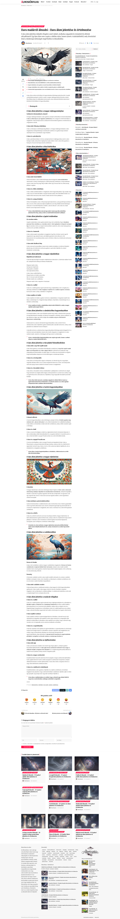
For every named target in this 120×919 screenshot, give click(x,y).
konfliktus (50, 853)
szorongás (61, 854)
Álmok (32, 26)
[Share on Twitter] (87, 43)
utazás (75, 856)
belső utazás (58, 849)
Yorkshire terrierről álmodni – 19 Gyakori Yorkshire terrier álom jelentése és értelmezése (91, 183)
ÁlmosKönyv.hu (30, 1)
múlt (67, 853)
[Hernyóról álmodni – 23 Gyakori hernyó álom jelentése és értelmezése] (78, 172)
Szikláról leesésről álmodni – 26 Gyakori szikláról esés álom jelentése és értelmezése (58, 867)
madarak (50, 684)
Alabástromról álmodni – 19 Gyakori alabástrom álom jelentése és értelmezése (86, 834)
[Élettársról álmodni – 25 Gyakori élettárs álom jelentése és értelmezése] (44, 873)
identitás (74, 851)
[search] (95, 2)
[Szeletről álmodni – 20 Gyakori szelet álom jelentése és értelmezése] (78, 63)
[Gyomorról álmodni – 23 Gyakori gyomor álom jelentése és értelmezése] (78, 112)
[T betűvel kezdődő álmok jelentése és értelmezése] (78, 307)
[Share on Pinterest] (23, 89)
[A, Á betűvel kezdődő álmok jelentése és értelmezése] (78, 194)
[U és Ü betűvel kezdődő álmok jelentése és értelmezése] (78, 313)
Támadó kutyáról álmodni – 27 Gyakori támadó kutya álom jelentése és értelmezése (90, 157)
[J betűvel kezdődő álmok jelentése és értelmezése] (78, 254)
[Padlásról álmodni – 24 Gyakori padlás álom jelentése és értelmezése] (87, 763)
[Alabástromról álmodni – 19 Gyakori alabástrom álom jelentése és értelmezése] (87, 821)
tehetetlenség (45, 856)
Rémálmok (84, 107)
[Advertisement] (60, 15)
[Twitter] (93, 2)
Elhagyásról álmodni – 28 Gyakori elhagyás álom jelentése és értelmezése (89, 103)
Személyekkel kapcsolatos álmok (57, 831)
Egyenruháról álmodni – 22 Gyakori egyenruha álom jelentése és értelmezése (89, 82)
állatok (63, 858)
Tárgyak (91, 64)
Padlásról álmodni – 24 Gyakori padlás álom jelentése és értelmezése (86, 776)
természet (51, 856)
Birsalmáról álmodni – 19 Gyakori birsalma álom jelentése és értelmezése (89, 205)
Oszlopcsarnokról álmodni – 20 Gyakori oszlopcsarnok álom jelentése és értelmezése (31, 834)
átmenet (65, 859)
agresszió (44, 849)
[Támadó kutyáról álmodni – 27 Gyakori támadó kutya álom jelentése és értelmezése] (78, 157)
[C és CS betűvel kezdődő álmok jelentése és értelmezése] (78, 213)
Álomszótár (85, 195)
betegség (64, 849)
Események (93, 106)
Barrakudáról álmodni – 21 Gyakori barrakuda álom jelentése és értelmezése (89, 75)
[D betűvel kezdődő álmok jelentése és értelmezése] (78, 218)
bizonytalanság (71, 849)
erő (57, 851)
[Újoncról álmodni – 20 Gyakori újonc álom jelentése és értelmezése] (60, 821)
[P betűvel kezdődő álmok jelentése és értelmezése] (78, 289)
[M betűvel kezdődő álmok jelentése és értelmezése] (78, 272)
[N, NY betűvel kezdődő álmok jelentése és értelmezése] (78, 278)
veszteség (44, 858)
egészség (48, 851)
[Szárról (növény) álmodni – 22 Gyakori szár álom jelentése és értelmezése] (78, 119)
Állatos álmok (25, 26)
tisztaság (56, 856)
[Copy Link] (89, 43)
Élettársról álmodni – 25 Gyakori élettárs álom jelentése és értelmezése (63, 871)
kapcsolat (44, 853)
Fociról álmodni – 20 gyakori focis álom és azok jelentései (93, 910)
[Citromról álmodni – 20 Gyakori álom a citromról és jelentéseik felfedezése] (85, 894)
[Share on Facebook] (85, 43)
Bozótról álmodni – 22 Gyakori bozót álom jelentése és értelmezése (62, 889)
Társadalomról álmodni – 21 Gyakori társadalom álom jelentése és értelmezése (90, 88)
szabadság (48, 854)
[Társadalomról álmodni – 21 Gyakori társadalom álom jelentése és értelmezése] (78, 89)
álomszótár (24, 876)
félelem (66, 851)
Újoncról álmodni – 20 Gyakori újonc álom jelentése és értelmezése (59, 835)
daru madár (45, 684)
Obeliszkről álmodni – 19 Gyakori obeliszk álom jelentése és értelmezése (85, 805)
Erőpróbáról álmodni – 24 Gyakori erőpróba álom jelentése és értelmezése (63, 905)
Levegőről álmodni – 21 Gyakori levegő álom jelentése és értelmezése (60, 776)
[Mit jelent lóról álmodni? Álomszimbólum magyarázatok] (85, 862)
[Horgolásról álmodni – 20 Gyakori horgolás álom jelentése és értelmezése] (44, 885)
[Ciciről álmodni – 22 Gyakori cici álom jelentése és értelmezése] (60, 792)
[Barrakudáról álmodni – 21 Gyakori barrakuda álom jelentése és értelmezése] (78, 75)
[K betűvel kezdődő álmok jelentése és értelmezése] (78, 260)
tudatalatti (62, 856)
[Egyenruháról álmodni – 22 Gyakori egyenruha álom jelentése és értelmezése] (78, 82)
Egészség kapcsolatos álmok (80, 59)
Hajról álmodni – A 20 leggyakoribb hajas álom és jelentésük (94, 870)
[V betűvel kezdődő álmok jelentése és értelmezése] (78, 319)
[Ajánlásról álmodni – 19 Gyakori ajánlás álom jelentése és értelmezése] (33, 763)
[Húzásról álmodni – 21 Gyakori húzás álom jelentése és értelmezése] (44, 901)
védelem (58, 858)
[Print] (91, 43)
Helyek (87, 772)
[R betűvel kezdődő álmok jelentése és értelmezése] (78, 295)
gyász (70, 851)
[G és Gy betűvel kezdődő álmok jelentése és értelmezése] (78, 236)
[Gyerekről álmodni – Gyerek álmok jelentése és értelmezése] (85, 884)
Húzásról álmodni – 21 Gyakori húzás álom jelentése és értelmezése (62, 899)
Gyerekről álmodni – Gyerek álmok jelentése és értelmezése (93, 883)
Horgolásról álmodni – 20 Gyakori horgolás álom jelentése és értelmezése (63, 883)
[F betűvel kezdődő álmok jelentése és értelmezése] (78, 230)
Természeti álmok (89, 70)
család (43, 851)
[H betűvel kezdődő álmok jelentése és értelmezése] (78, 242)
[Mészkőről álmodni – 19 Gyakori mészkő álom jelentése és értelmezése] (78, 69)
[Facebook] (91, 2)
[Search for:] (84, 49)
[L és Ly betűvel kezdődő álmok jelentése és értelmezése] (78, 266)
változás (53, 858)
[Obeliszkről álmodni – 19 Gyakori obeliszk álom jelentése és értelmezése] (87, 792)
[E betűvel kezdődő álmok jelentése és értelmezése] (78, 224)
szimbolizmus (55, 684)
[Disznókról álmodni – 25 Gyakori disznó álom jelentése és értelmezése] (78, 177)
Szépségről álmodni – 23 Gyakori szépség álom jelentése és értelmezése (31, 791)
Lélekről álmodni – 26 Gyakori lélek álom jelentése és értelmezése (54, 895)
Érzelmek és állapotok (90, 59)
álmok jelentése (35, 684)
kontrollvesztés (56, 853)
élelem (69, 859)
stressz (43, 854)
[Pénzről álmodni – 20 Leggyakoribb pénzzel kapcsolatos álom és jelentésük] (85, 902)
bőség (77, 849)
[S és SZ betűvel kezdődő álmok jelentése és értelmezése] (78, 301)
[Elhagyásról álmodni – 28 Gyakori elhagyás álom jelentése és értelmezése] (78, 103)
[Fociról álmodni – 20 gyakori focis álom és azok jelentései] (85, 910)
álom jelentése (51, 859)
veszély (49, 858)
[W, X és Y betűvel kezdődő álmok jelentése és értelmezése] (78, 325)
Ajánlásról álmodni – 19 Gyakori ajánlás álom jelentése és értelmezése (31, 776)
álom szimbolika (58, 859)
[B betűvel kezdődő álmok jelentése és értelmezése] (78, 200)
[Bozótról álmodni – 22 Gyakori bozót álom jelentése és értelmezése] (44, 890)
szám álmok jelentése (68, 854)
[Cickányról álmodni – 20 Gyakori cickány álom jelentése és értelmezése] (78, 166)
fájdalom (61, 851)
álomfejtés (40, 684)
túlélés (67, 856)
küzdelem (63, 853)
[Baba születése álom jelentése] (85, 878)
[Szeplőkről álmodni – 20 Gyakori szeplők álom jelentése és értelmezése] (78, 96)
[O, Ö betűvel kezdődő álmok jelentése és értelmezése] (78, 283)
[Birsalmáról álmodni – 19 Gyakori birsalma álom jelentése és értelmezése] (78, 206)
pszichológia (72, 853)
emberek (53, 851)
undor (71, 856)
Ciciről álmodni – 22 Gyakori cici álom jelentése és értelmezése (60, 804)
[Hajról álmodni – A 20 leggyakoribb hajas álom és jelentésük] (85, 871)
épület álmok (45, 861)
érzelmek (51, 861)
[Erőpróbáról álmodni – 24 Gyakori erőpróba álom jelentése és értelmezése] (44, 907)
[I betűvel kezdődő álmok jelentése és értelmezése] (78, 248)
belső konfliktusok (51, 849)
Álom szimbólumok (39, 26)
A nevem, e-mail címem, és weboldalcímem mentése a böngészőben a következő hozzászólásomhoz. (44, 743)
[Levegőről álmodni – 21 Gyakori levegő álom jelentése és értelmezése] (60, 763)
